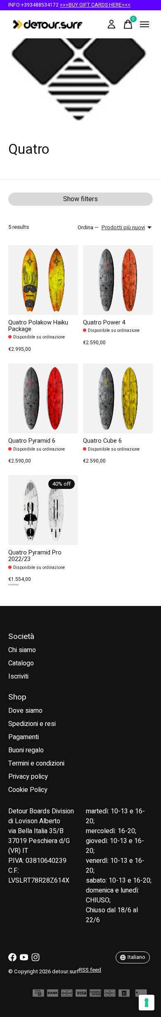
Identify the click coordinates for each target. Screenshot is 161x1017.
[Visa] (81, 995)
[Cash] (38, 995)
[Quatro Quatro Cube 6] (118, 398)
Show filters (80, 199)
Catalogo (21, 663)
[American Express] (95, 995)
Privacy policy (28, 777)
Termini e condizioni (36, 763)
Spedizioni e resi (32, 724)
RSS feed (90, 970)
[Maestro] (110, 995)
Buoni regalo (26, 750)
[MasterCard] (67, 995)
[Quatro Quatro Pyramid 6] (43, 398)
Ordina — (88, 227)
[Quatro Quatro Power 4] (118, 280)
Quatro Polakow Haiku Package (38, 326)
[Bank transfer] (53, 995)
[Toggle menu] (144, 24)
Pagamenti (23, 737)
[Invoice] (124, 995)
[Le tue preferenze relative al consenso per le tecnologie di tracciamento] (146, 1002)
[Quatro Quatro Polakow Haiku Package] (43, 280)
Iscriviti (18, 676)
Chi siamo (22, 650)
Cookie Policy (27, 790)
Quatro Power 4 (104, 322)
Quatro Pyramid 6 (31, 441)
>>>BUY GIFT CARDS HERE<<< (95, 5)
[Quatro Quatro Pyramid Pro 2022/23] (43, 510)
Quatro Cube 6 (102, 441)
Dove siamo (25, 711)
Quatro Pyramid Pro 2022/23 (35, 556)
